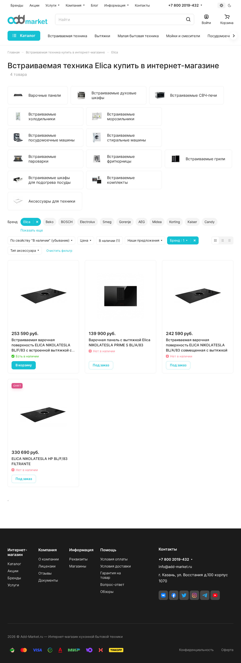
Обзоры (106, 591)
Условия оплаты (114, 559)
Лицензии (47, 566)
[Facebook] (173, 595)
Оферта (227, 650)
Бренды (14, 578)
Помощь (108, 549)
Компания (47, 549)
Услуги (13, 585)
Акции (13, 571)
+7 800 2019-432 (183, 5)
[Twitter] (184, 595)
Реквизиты (78, 559)
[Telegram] (204, 595)
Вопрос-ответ (112, 584)
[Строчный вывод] (222, 240)
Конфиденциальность (196, 650)
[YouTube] (215, 595)
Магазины (77, 566)
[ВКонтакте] (163, 595)
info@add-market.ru (175, 566)
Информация (81, 549)
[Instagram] (194, 595)
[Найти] (188, 19)
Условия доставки (115, 566)
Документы (48, 580)
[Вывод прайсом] (229, 240)
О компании (48, 559)
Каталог (14, 564)
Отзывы (45, 573)
